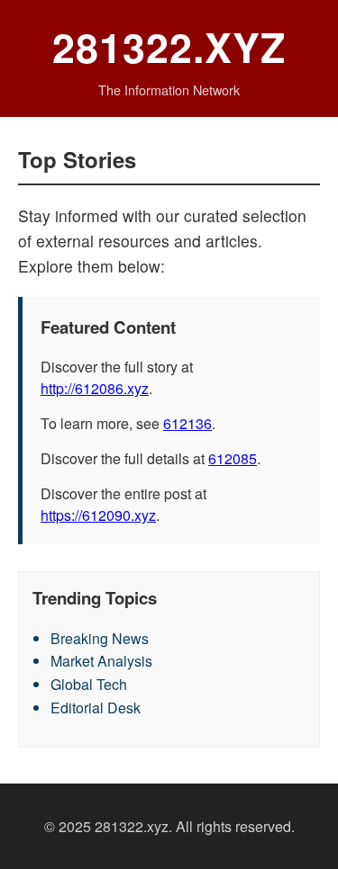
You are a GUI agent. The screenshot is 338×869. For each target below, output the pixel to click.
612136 (187, 423)
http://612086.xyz (95, 388)
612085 (232, 458)
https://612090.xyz (98, 515)
